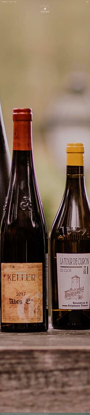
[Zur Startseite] (45, 8)
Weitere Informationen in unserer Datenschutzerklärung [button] (38, 413)
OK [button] (87, 413)
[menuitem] (4, 1)
